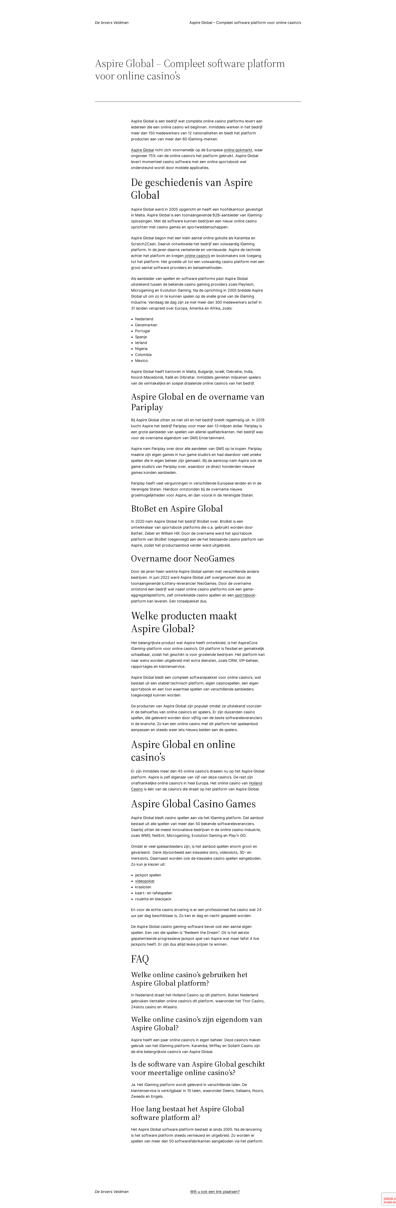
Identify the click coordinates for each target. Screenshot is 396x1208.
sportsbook (244, 595)
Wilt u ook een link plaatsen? (215, 1191)
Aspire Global (142, 150)
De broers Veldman (112, 22)
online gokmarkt (238, 150)
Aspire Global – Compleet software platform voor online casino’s (245, 22)
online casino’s (197, 256)
